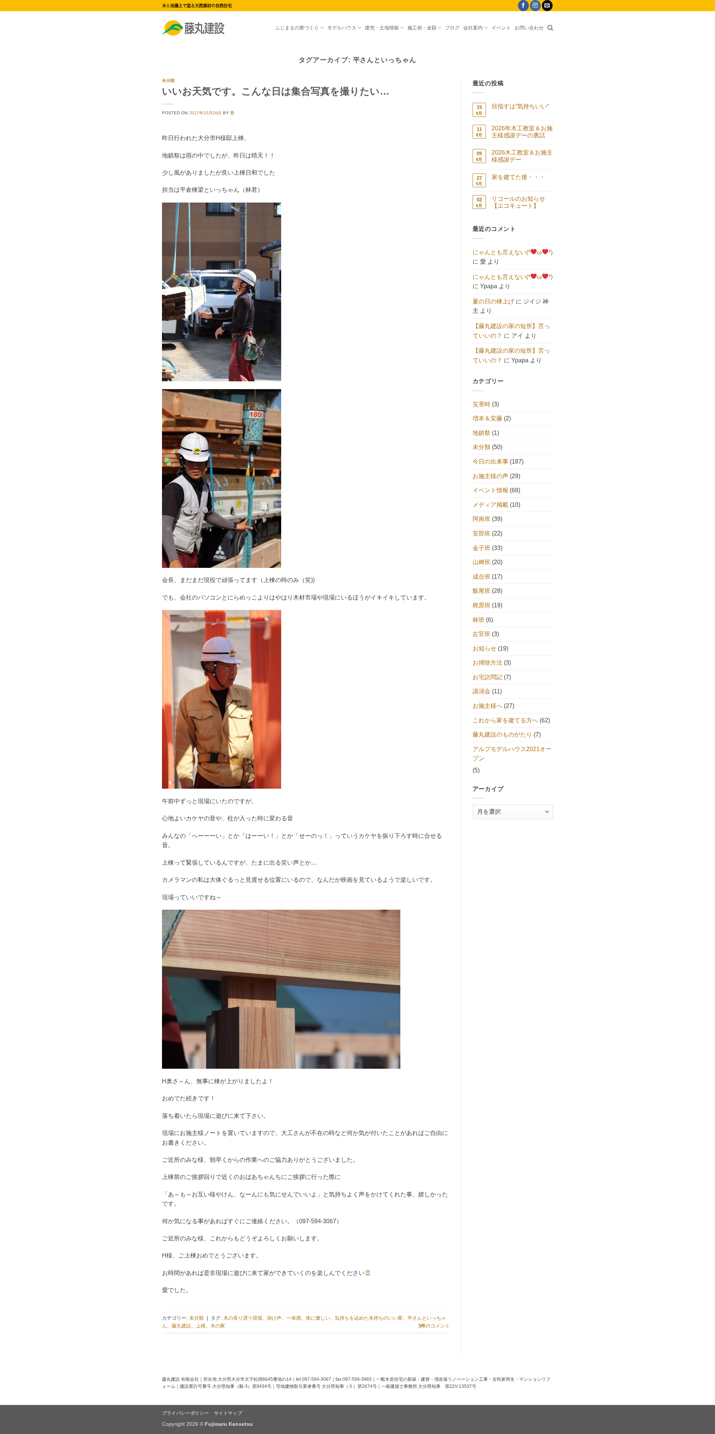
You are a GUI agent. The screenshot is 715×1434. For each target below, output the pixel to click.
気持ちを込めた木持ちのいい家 (369, 1318)
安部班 (481, 533)
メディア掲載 (490, 505)
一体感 (293, 1318)
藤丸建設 (181, 1326)
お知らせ (484, 648)
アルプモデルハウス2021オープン (512, 754)
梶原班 (481, 605)
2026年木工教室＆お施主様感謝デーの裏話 (522, 132)
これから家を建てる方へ (505, 720)
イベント (501, 28)
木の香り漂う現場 (242, 1318)
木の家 (217, 1326)
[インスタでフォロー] (535, 5)
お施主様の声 (490, 476)
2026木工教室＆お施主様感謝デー (522, 156)
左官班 (481, 634)
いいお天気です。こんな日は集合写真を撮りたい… (276, 91)
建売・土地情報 (382, 28)
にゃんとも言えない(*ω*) (513, 252)
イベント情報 (490, 490)
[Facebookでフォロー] (523, 5)
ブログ (452, 28)
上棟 (201, 1326)
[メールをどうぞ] (547, 5)
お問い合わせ (529, 28)
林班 (478, 620)
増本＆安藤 (487, 418)
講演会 (481, 691)
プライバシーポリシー (185, 1413)
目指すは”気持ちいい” (520, 106)
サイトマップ (228, 1413)
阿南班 (481, 519)
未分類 (168, 80)
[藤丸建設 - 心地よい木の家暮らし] (199, 28)
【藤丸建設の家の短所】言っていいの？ (511, 331)
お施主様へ (487, 706)
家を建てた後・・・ (518, 177)
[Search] (550, 28)
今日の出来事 (490, 461)
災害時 (481, 404)
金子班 (481, 548)
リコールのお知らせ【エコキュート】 (518, 202)
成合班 (481, 576)
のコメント (434, 1326)
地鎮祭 (481, 433)
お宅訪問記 (487, 677)
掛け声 (274, 1318)
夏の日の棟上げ (493, 301)
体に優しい (318, 1318)
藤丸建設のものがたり (502, 734)
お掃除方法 (487, 662)
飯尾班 (481, 591)
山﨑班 (481, 562)
